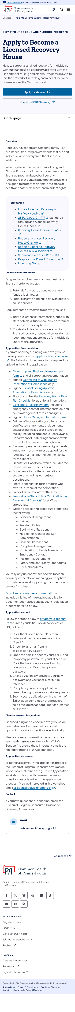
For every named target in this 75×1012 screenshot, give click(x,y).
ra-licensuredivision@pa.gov (34, 787)
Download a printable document (29, 593)
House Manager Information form (44, 417)
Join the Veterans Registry (17, 939)
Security (6, 990)
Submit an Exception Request (39, 255)
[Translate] (53, 9)
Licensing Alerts (28, 263)
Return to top (60, 855)
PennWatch (9, 966)
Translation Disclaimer (51, 987)
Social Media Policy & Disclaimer (28, 990)
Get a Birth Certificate (15, 933)
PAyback (8, 945)
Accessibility (9, 987)
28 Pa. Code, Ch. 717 (33, 217)
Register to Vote (12, 922)
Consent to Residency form (31, 404)
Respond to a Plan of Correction (40, 259)
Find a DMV (9, 927)
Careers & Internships (15, 960)
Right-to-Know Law (14, 972)
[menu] (68, 9)
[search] (61, 9)
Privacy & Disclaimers (28, 987)
